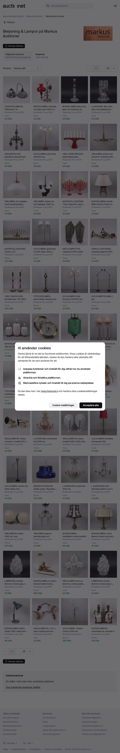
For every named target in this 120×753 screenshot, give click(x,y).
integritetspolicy (49, 391)
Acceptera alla (91, 405)
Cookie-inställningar (63, 405)
